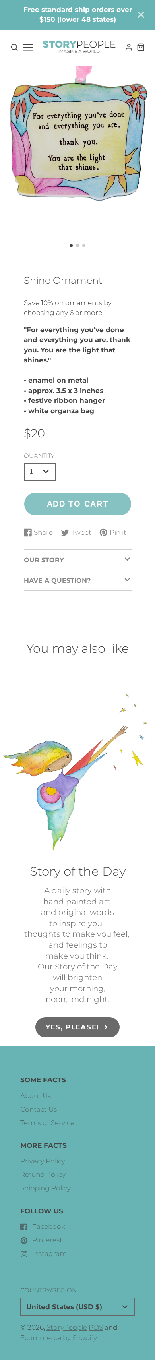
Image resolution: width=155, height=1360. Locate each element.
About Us (35, 1096)
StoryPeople (66, 1327)
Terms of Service (47, 1123)
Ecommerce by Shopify (58, 1338)
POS (96, 1327)
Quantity (39, 455)
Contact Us (38, 1109)
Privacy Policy (42, 1161)
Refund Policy (43, 1174)
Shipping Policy (45, 1188)
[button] (71, 245)
